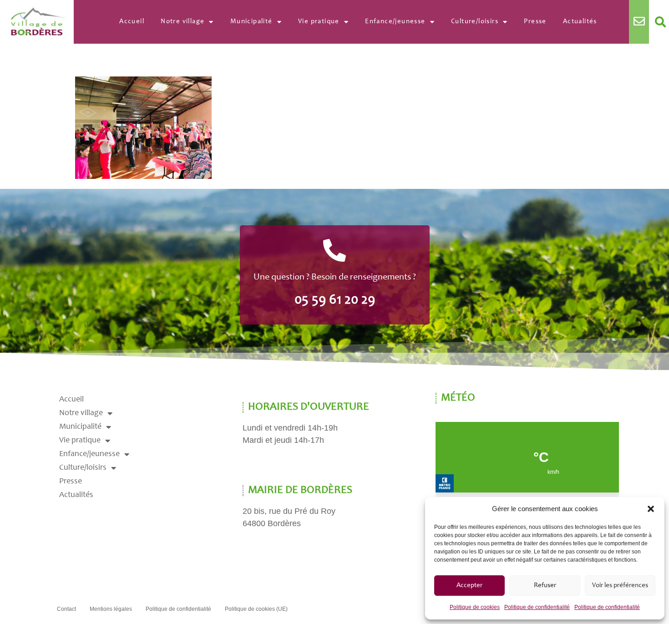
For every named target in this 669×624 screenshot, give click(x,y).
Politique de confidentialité (537, 607)
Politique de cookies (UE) (256, 609)
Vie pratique (319, 21)
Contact (66, 609)
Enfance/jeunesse (395, 21)
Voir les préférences (620, 585)
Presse (535, 21)
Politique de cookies (475, 607)
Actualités (580, 21)
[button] (650, 508)
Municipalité (251, 21)
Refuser (545, 585)
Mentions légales (111, 609)
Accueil (131, 21)
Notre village (182, 21)
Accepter (469, 585)
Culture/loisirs (474, 21)
